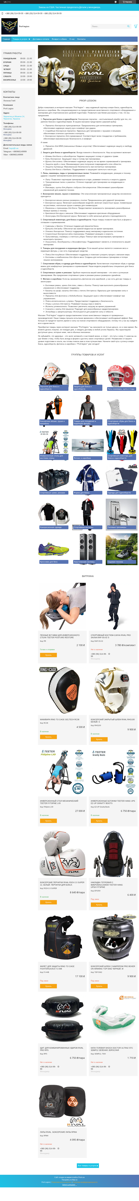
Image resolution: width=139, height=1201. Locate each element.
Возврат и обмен (59, 39)
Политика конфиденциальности (85, 1182)
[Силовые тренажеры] (122, 514)
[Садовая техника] (122, 549)
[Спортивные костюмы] (88, 514)
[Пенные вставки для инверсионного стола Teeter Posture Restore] (62, 606)
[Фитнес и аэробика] (88, 445)
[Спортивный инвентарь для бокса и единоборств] (122, 445)
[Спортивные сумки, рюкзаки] (54, 480)
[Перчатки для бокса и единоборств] (54, 376)
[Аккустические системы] (88, 549)
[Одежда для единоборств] (122, 480)
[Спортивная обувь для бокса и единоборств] (122, 411)
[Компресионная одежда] (54, 514)
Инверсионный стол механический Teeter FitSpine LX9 (59, 802)
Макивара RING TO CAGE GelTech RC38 (59, 719)
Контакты (81, 39)
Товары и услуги (20, 39)
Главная (6, 39)
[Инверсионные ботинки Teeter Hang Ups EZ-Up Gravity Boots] (113, 772)
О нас (72, 39)
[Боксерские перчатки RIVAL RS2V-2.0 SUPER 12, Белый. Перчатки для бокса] (62, 853)
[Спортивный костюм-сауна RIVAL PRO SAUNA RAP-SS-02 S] (113, 606)
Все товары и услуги (87, 1165)
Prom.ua (81, 1177)
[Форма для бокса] (88, 480)
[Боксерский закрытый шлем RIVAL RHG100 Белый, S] (113, 690)
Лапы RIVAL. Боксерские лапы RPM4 (58, 1132)
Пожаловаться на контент (61, 1182)
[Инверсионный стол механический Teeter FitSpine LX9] (62, 772)
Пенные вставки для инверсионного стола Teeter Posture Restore (60, 636)
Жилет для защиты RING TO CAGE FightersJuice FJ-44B (57, 967)
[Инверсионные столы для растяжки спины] (54, 445)
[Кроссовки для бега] (54, 549)
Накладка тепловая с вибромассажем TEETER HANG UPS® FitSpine (107, 884)
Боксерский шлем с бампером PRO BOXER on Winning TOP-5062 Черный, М (113, 967)
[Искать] (128, 26)
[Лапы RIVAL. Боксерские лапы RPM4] (62, 1103)
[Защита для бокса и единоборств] (88, 376)
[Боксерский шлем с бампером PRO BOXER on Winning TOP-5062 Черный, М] (113, 937)
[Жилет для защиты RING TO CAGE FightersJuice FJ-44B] (62, 937)
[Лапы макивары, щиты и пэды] (122, 376)
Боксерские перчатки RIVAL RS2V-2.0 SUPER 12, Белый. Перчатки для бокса (62, 883)
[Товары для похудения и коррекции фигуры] (88, 411)
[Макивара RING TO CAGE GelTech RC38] (62, 690)
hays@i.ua (13, 148)
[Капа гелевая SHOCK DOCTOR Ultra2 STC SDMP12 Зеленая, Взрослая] (113, 1018)
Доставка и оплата (41, 39)
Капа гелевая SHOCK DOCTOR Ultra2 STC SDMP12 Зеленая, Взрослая (112, 1049)
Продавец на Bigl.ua (69, 1180)
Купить (48, 655)
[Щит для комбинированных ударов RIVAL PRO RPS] (62, 1018)
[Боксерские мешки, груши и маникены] (54, 411)
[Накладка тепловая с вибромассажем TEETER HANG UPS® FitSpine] (113, 853)
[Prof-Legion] (9, 26)
